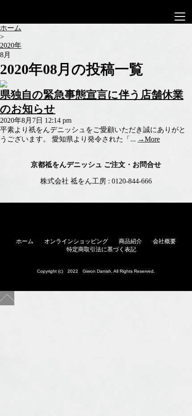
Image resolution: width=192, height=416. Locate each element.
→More (149, 139)
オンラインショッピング (76, 241)
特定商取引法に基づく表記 (101, 249)
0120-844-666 (132, 181)
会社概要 (164, 241)
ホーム (24, 241)
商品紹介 (130, 241)
